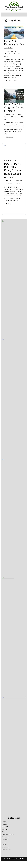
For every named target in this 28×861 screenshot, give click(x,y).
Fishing (4, 831)
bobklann (6, 53)
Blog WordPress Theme (10, 858)
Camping (4, 821)
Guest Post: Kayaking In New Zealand (14, 44)
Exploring (4, 824)
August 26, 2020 (10, 114)
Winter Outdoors (6, 849)
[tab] (3, 14)
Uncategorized (9, 137)
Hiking (3, 842)
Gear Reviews (5, 837)
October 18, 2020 (10, 51)
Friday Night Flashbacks (8, 834)
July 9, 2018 (9, 180)
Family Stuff (5, 826)
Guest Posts (9, 80)
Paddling (15, 80)
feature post (5, 829)
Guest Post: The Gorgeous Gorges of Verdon (13, 107)
